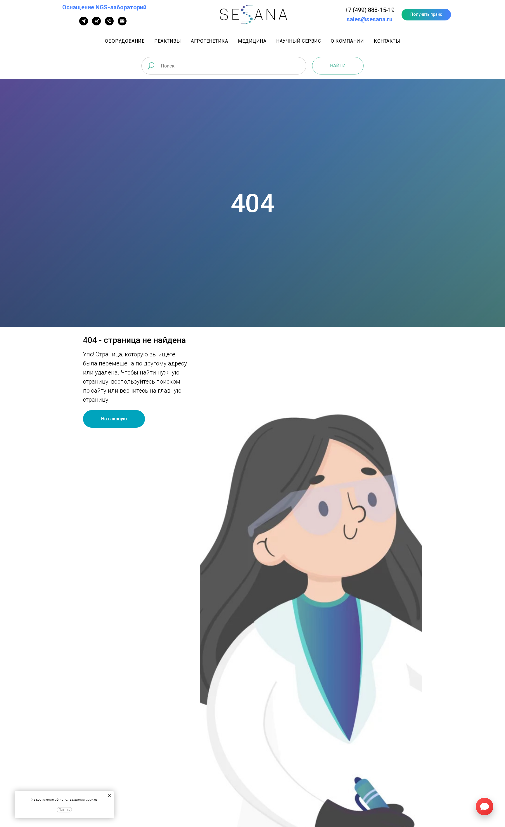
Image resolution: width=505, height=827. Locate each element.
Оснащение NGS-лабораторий (104, 7)
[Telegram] (83, 23)
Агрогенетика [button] (209, 41)
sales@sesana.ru (369, 19)
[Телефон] (109, 23)
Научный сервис (298, 41)
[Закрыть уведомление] (110, 795)
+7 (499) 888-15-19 (370, 9)
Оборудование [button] (124, 41)
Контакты (387, 41)
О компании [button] (347, 41)
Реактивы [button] (167, 41)
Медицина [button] (252, 41)
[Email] (122, 23)
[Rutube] (96, 23)
